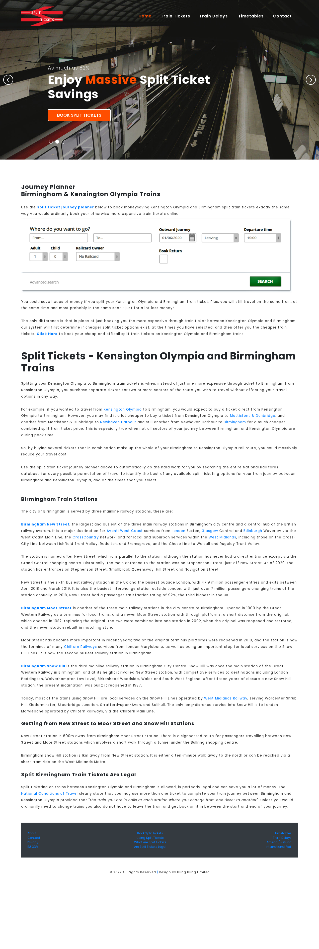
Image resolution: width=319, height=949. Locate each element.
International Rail (279, 847)
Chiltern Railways (80, 646)
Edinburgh (252, 530)
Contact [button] (283, 16)
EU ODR (32, 847)
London (178, 530)
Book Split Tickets (79, 115)
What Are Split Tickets (150, 842)
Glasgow (210, 530)
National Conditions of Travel (49, 793)
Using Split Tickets (150, 838)
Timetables (251, 16)
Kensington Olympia (123, 409)
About (31, 833)
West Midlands (222, 537)
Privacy (32, 842)
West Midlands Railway (225, 698)
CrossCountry (86, 537)
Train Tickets (175, 16)
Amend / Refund (279, 842)
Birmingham (235, 422)
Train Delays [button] (214, 16)
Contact (33, 838)
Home (147, 16)
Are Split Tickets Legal (150, 847)
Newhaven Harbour (118, 422)
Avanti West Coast (125, 530)
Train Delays (282, 838)
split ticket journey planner (65, 207)
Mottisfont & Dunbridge (252, 415)
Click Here (47, 334)
